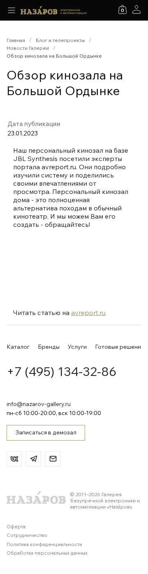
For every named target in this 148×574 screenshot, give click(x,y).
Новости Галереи (28, 48)
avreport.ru (88, 312)
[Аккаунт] (136, 9)
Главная (16, 40)
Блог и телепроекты (60, 40)
